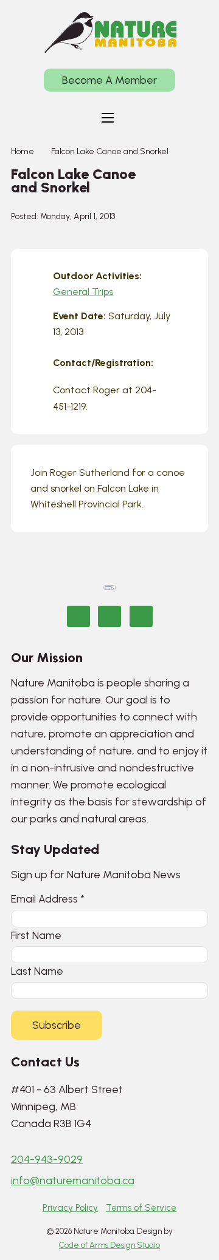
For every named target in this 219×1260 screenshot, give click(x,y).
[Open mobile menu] (108, 118)
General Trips (83, 291)
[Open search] (143, 117)
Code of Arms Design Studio (109, 1245)
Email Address (48, 898)
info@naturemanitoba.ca (72, 1180)
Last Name (37, 970)
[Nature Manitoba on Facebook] (78, 616)
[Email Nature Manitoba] (141, 616)
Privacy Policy (70, 1207)
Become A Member (109, 80)
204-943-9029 (47, 1159)
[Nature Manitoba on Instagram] (109, 616)
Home (22, 151)
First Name (36, 935)
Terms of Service (141, 1207)
